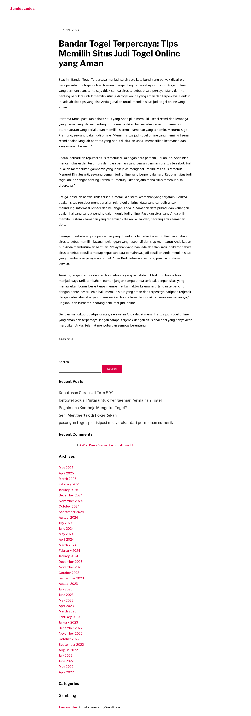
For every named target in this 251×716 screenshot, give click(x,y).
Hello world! (125, 445)
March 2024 (67, 545)
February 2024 (69, 550)
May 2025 (66, 467)
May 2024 (66, 534)
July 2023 (65, 589)
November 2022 (70, 633)
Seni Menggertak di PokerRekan (88, 415)
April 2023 (66, 606)
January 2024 (68, 556)
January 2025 (68, 490)
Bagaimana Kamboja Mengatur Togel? (93, 408)
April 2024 (66, 539)
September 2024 (71, 512)
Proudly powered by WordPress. (100, 707)
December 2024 (71, 495)
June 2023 (66, 595)
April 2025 (66, 473)
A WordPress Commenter (96, 445)
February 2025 (69, 484)
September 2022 (71, 644)
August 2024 (68, 517)
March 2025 (67, 479)
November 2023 (70, 567)
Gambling (67, 695)
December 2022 (70, 628)
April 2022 (66, 672)
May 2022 (66, 666)
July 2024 (66, 523)
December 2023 (70, 561)
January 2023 (68, 622)
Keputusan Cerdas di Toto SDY (86, 392)
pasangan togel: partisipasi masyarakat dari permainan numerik (116, 422)
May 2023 (66, 600)
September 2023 (71, 578)
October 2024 (69, 506)
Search (64, 362)
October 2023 (69, 573)
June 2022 (66, 661)
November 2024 (71, 501)
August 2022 (68, 650)
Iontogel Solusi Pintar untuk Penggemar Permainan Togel (110, 400)
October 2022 (69, 639)
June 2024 (66, 528)
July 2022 (65, 655)
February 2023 (69, 617)
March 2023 (67, 611)
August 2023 (68, 583)
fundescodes (22, 8)
